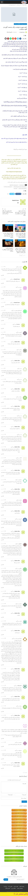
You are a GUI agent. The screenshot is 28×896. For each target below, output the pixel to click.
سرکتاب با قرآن (14, 853)
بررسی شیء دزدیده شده (19, 831)
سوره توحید (15, 188)
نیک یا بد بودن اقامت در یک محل (18, 837)
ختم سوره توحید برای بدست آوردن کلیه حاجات (20, 186)
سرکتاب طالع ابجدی (19, 813)
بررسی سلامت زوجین (19, 834)
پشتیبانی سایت (20, 888)
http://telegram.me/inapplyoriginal (14, 171)
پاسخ (2, 275)
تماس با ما (10, 886)
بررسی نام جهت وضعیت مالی (19, 822)
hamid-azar (17, 279)
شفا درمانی (14, 850)
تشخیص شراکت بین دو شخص (19, 810)
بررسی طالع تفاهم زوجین (19, 828)
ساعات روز (13, 888)
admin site (17, 341)
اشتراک (5, 879)
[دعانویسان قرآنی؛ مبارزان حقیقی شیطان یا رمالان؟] (7, 243)
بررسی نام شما (19, 819)
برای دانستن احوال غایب (19, 816)
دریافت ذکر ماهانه (14, 860)
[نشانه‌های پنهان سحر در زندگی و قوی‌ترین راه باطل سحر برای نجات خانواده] (7, 228)
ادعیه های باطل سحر (21, 225)
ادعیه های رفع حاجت (23, 24)
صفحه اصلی (21, 886)
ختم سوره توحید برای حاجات (8, 186)
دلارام (20, 543)
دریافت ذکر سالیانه (14, 857)
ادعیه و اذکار (16, 24)
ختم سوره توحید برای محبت (22, 188)
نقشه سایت (16, 886)
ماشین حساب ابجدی (19, 840)
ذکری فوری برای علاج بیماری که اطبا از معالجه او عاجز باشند (7, 212)
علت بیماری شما (19, 825)
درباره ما (5, 886)
